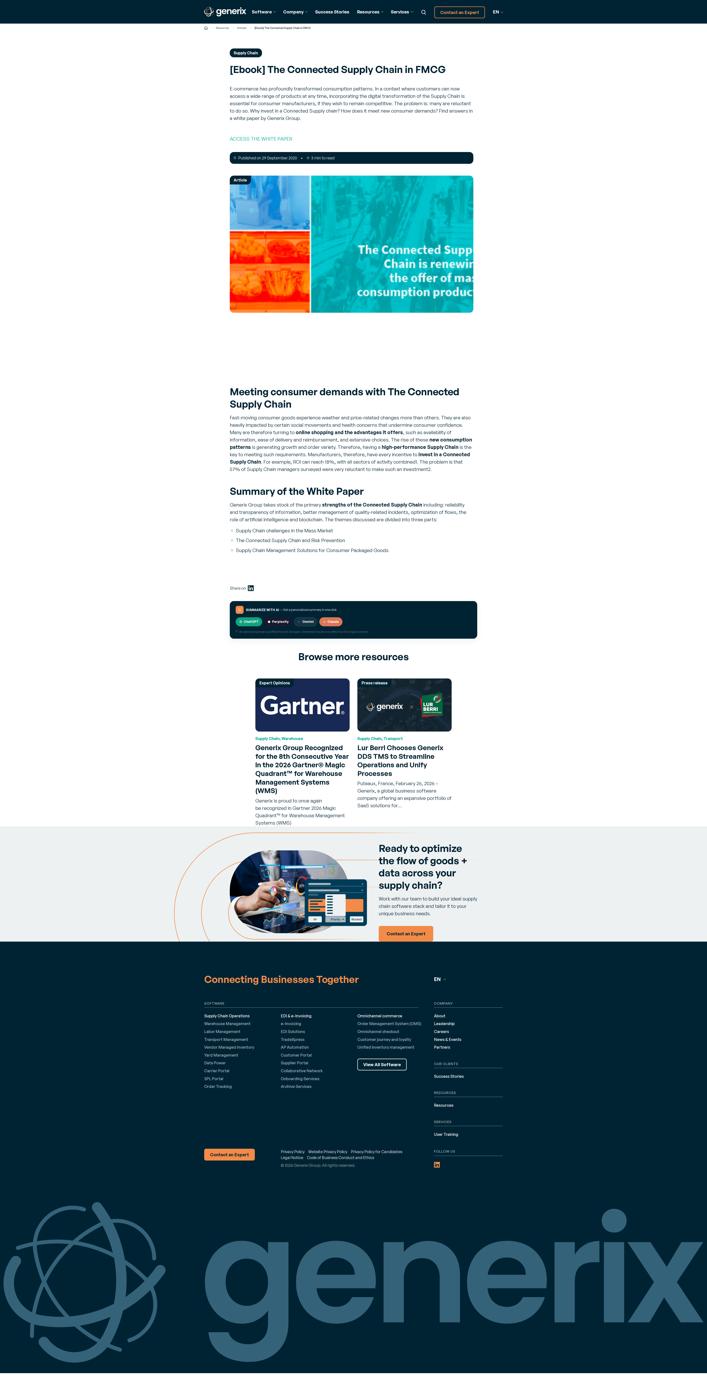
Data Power (215, 1062)
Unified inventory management (385, 1047)
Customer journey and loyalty (384, 1039)
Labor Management (222, 1031)
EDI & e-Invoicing (296, 1015)
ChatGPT (251, 622)
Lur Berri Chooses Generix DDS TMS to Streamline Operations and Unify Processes (400, 760)
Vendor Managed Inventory (229, 1047)
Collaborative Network (302, 1070)
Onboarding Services (300, 1078)
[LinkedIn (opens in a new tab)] (251, 588)
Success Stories (332, 12)
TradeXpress (293, 1039)
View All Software (382, 1064)
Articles (242, 27)
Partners (442, 1047)
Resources (222, 27)
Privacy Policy (293, 1151)
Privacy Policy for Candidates (376, 1151)
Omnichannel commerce (379, 1015)
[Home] (206, 27)
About (439, 1015)
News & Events (447, 1039)
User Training (446, 1134)
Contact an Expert (459, 12)
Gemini (308, 622)
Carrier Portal (216, 1070)
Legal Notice (292, 1157)
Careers (441, 1031)
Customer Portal (296, 1055)
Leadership (444, 1023)
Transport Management (226, 1039)
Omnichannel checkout (378, 1031)
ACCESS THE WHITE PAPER (261, 139)
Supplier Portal (294, 1062)
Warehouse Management (227, 1023)
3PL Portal (213, 1078)
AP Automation (295, 1047)
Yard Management (221, 1055)
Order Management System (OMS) (389, 1023)
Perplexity (280, 622)
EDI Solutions (293, 1031)
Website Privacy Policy (327, 1151)
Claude (333, 622)
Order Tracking (218, 1086)
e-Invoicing (291, 1023)
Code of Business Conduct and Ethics (340, 1157)
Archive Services (296, 1086)
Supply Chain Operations (227, 1015)
